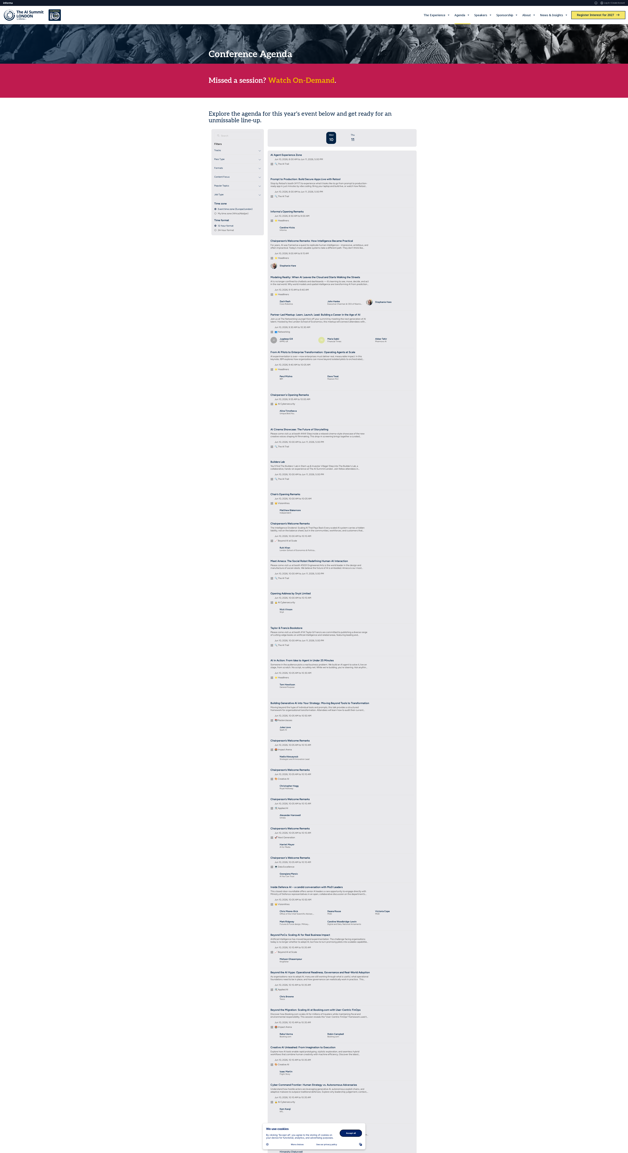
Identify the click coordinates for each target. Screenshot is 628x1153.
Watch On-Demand (301, 80)
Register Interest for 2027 (595, 15)
